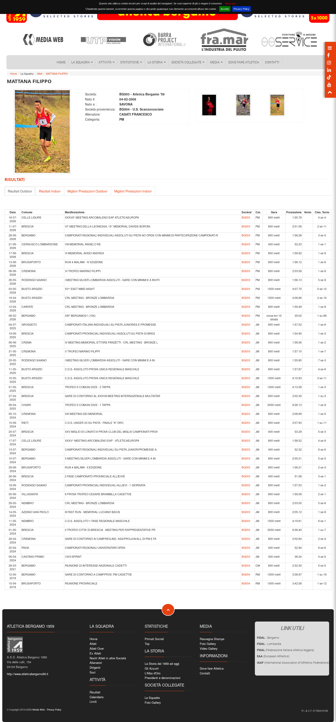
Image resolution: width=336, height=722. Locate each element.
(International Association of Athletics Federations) (293, 662)
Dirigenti (95, 667)
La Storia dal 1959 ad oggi (162, 663)
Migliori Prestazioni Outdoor (87, 191)
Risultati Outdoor (20, 191)
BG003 (246, 217)
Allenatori (96, 662)
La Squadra (81, 62)
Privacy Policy (241, 9)
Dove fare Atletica (243, 62)
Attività (105, 62)
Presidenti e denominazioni (162, 678)
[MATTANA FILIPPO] (209, 105)
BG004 (246, 565)
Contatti (272, 62)
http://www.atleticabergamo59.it (27, 674)
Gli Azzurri (152, 668)
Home (61, 62)
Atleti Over (97, 648)
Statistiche (130, 62)
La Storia (155, 62)
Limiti (93, 701)
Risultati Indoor (50, 191)
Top (147, 643)
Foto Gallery (153, 702)
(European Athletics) (273, 656)
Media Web (38, 709)
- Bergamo (268, 637)
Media (215, 62)
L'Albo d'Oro (152, 673)
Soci (93, 672)
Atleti (39, 73)
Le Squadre (152, 697)
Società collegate (186, 62)
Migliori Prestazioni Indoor (133, 191)
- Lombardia (269, 644)
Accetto (225, 9)
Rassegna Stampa (212, 639)
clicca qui (230, 3)
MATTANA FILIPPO (57, 73)
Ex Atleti (95, 653)
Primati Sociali (154, 639)
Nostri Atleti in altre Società (108, 658)
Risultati (95, 692)
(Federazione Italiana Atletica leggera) (285, 650)
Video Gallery (209, 648)
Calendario (97, 697)
